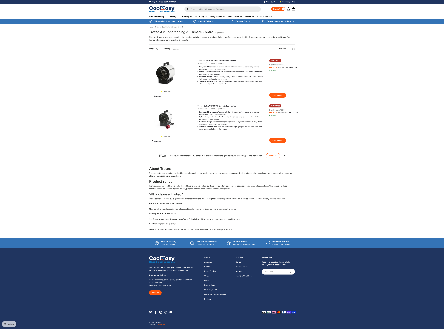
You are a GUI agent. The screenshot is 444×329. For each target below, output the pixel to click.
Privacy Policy (242, 266)
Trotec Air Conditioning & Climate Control (169, 27)
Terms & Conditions (244, 276)
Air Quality (199, 16)
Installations (209, 285)
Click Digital (161, 324)
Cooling (185, 16)
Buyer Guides (210, 271)
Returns (239, 271)
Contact (207, 276)
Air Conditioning (156, 16)
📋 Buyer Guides (270, 2)
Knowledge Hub (210, 290)
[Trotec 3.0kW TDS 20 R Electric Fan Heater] (166, 73)
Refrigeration (216, 16)
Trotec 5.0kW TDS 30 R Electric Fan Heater (216, 106)
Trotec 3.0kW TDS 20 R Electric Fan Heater (216, 60)
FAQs (206, 280)
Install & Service (264, 16)
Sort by (167, 48)
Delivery (239, 262)
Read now (273, 156)
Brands (248, 16)
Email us (155, 293)
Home (151, 27)
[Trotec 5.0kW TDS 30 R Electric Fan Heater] (166, 118)
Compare (157, 96)
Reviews (207, 299)
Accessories (233, 16)
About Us (208, 262)
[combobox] (222, 9)
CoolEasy (157, 322)
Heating (173, 16)
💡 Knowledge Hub (287, 2)
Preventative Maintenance (215, 294)
